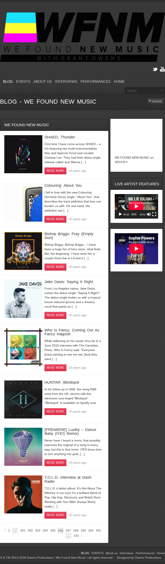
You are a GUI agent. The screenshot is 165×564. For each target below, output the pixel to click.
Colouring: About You (63, 185)
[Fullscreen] (154, 214)
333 (76, 535)
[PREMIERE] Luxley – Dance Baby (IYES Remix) (70, 432)
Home (119, 82)
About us (43, 82)
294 (45, 530)
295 (52, 530)
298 (75, 530)
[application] (136, 206)
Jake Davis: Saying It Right (68, 282)
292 (30, 530)
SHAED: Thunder (59, 137)
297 (68, 530)
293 (37, 530)
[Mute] (149, 214)
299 (83, 530)
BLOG (8, 82)
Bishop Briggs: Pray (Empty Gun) (68, 236)
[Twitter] (155, 69)
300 (90, 530)
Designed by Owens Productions (139, 557)
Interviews (66, 82)
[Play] (120, 214)
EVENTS (23, 82)
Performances (96, 82)
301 (98, 530)
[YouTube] (162, 69)
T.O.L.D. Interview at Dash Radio (67, 479)
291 (22, 530)
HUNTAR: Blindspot (61, 382)
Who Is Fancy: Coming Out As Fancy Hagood (71, 332)
